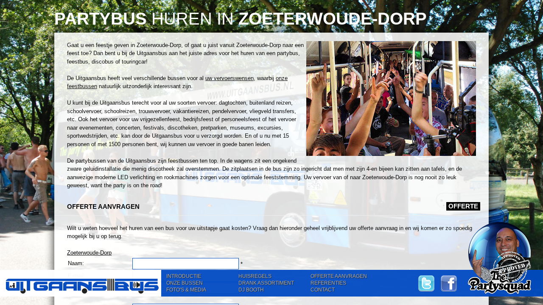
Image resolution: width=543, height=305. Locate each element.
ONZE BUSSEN (184, 283)
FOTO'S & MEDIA (186, 290)
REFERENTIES (328, 283)
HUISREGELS (255, 276)
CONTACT (323, 290)
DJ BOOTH (251, 290)
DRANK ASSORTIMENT (266, 283)
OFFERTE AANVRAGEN (339, 276)
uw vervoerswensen (229, 78)
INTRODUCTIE (183, 276)
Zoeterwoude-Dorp (89, 253)
